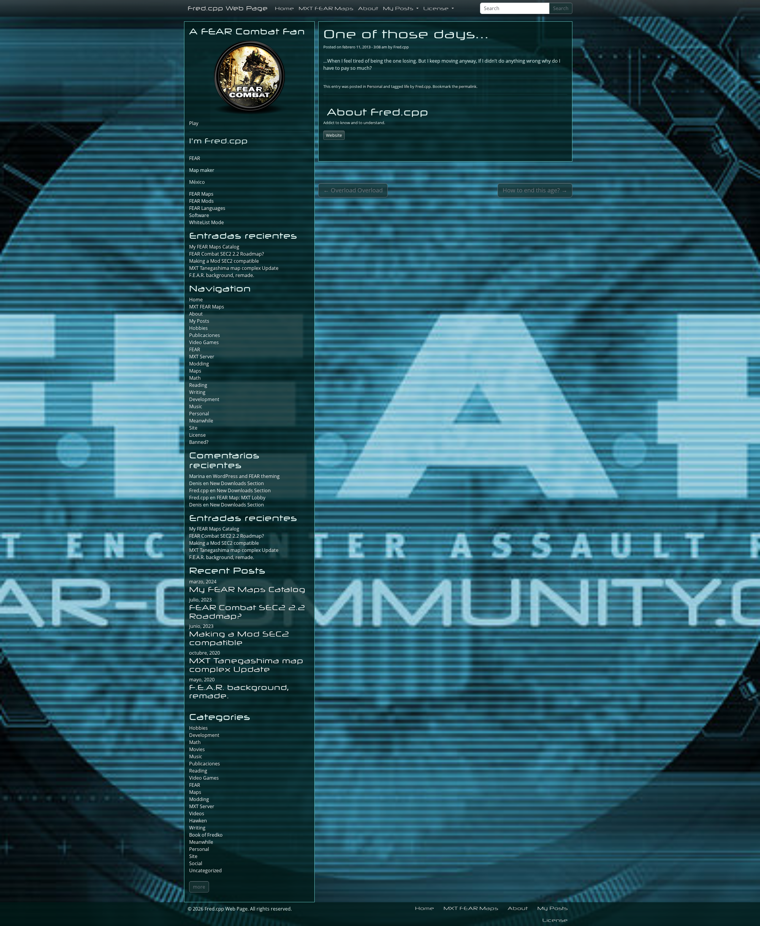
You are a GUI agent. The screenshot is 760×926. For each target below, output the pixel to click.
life (406, 86)
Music (195, 406)
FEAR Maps (201, 194)
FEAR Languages (207, 208)
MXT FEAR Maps (326, 8)
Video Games (204, 342)
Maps (195, 371)
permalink (467, 86)
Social (195, 863)
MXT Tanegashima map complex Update (233, 268)
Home (284, 8)
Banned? (198, 442)
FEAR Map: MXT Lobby (241, 497)
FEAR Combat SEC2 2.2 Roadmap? (226, 254)
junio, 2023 (201, 626)
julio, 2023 (200, 599)
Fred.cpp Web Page (228, 8)
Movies (197, 749)
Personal (374, 86)
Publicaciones (204, 335)
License (436, 8)
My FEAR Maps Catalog (214, 246)
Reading (198, 385)
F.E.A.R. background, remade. (221, 275)
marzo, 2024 (202, 581)
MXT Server (201, 356)
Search (561, 8)
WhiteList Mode (206, 222)
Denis (195, 504)
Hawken (198, 820)
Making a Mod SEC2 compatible (224, 261)
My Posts (399, 8)
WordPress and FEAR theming (246, 476)
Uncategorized (205, 870)
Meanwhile (201, 420)
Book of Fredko (206, 835)
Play (193, 123)
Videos (196, 813)
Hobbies (198, 328)
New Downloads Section (237, 483)
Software (199, 215)
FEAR (194, 158)
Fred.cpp (401, 47)
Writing (197, 392)
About (368, 8)
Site (193, 428)
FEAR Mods (201, 201)
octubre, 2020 (204, 653)
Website (334, 135)
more (199, 887)
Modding (199, 363)
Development (204, 399)
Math (195, 378)
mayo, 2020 (202, 679)
